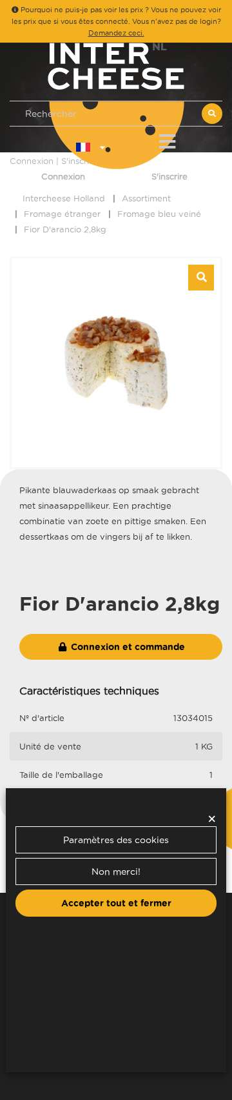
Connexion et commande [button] (126, 647)
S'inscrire (169, 176)
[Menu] (167, 139)
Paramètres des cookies (116, 840)
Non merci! (116, 871)
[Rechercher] (212, 113)
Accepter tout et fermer (116, 903)
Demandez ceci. (116, 33)
